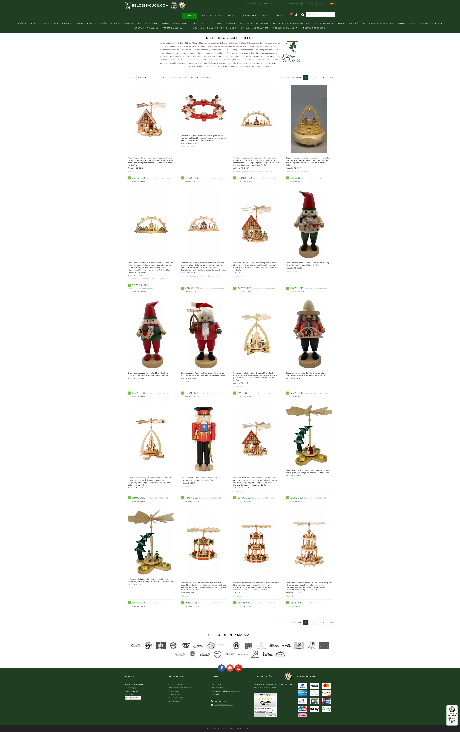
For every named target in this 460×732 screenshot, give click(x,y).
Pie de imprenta (174, 701)
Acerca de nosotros (211, 15)
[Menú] (456, 706)
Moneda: (311, 4)
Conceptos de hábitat (285, 28)
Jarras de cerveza (173, 28)
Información (176, 676)
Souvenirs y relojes (146, 28)
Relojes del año (147, 23)
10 (323, 77)
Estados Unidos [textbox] (294, 4)
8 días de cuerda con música (117, 23)
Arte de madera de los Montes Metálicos (212, 28)
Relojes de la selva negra (378, 23)
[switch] (452, 722)
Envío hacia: (281, 4)
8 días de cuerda (86, 23)
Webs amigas (173, 691)
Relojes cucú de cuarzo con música (215, 23)
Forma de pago (131, 688)
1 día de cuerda (27, 23)
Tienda (188, 15)
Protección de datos (176, 698)
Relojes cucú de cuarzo (175, 23)
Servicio (232, 15)
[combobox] (296, 4)
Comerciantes (173, 694)
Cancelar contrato (133, 698)
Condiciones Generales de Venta (181, 688)
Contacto (278, 15)
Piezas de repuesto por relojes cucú (336, 23)
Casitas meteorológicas (254, 28)
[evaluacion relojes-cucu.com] (265, 706)
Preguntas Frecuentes (255, 15)
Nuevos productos (314, 28)
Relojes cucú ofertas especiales (292, 23)
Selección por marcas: (179, 77)
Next (331, 77)
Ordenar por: (130, 77)
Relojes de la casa (431, 23)
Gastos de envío (131, 691)
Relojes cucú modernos (254, 23)
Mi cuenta (129, 694)
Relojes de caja (407, 23)
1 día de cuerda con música (56, 23)
